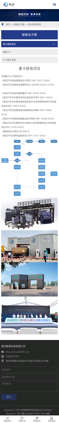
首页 (8, 24)
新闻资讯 (37, 421)
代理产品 (22, 421)
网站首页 (7, 421)
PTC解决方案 (9, 60)
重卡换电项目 (34, 24)
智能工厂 (7, 52)
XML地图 (45, 413)
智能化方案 (19, 24)
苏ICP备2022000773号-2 (29, 413)
